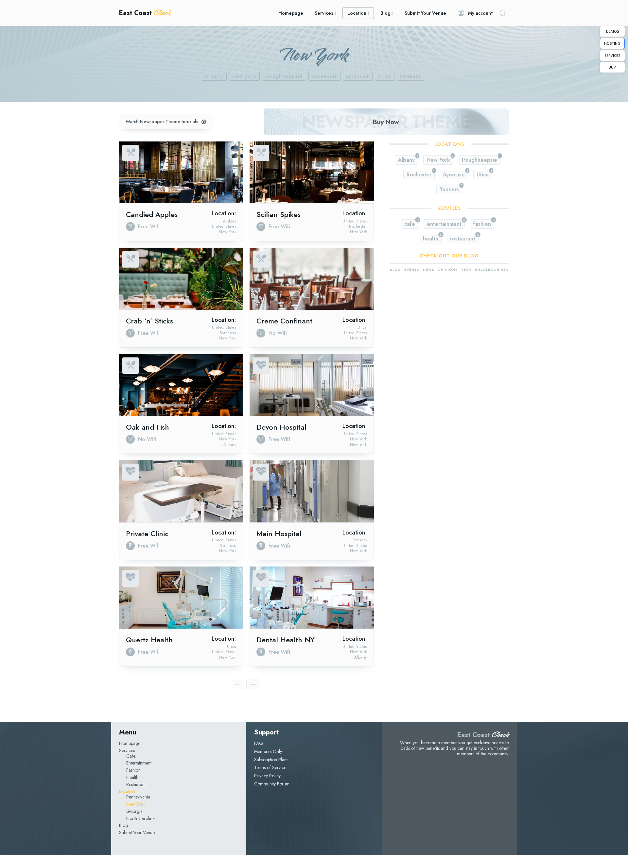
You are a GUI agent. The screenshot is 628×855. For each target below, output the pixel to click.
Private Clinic (147, 533)
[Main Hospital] (312, 491)
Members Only (268, 751)
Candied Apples (152, 214)
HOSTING (612, 43)
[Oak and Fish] (181, 385)
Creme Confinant (284, 321)
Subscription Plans (271, 759)
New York (244, 76)
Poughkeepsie (284, 76)
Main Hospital (279, 533)
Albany (214, 76)
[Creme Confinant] (312, 279)
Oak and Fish (147, 427)
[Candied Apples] (181, 172)
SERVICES (612, 55)
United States (224, 226)
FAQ (258, 743)
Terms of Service (270, 767)
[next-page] (252, 684)
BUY (612, 67)
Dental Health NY (285, 639)
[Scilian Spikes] (312, 172)
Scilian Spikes (278, 214)
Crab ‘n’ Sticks (149, 321)
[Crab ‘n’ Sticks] (181, 279)
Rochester (324, 76)
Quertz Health (149, 639)
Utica (384, 76)
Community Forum (271, 784)
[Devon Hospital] (312, 385)
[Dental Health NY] (312, 598)
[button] (502, 13)
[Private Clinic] (181, 491)
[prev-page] (237, 684)
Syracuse (357, 76)
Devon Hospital (281, 427)
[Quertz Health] (181, 598)
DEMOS (612, 31)
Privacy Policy (267, 775)
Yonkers (410, 76)
